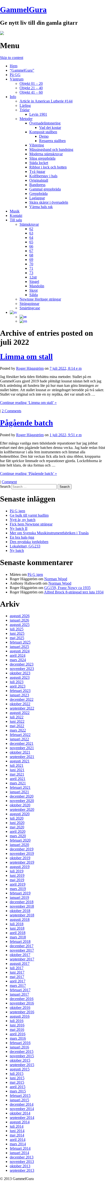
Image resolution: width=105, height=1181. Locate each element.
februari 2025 (20, 642)
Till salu (16, 220)
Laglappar (37, 198)
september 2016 (22, 1012)
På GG (15, 75)
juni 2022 (17, 721)
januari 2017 (19, 994)
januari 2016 (19, 1047)
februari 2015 (20, 1095)
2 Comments (11, 411)
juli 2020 (16, 818)
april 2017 (17, 981)
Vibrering (36, 145)
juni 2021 (17, 770)
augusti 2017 (20, 963)
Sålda (33, 295)
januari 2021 (19, 792)
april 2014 (17, 1139)
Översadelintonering (45, 123)
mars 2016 (18, 1038)
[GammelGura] (2, 34)
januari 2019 (19, 897)
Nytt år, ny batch (22, 520)
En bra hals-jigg (22, 537)
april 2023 (17, 686)
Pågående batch (26, 422)
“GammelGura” (22, 70)
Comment (9, 482)
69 (31, 259)
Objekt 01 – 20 (31, 83)
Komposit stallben (43, 132)
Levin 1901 (38, 114)
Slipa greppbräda (42, 158)
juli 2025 (16, 629)
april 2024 (17, 655)
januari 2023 (19, 695)
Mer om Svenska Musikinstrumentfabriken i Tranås (49, 533)
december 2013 (21, 1157)
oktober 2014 (20, 1113)
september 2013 (22, 1170)
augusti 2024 (20, 651)
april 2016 (17, 1034)
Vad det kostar (50, 127)
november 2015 (22, 1056)
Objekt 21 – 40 (31, 88)
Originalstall (38, 180)
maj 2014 (17, 1135)
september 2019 (22, 862)
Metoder (26, 119)
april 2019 (17, 884)
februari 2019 (20, 893)
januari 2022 (19, 739)
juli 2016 (16, 1021)
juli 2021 (16, 765)
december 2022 (21, 699)
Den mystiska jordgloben (29, 542)
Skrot (33, 290)
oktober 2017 (20, 955)
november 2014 (22, 1109)
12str (33, 277)
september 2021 (22, 757)
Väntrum (16, 79)
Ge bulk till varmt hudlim (29, 515)
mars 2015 (18, 1091)
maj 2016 (17, 1029)
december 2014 (21, 1104)
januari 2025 (19, 647)
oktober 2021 (20, 752)
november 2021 (22, 748)
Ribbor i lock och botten (48, 167)
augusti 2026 (20, 616)
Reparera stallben (52, 141)
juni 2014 (17, 1131)
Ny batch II (18, 528)
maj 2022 (17, 726)
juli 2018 (16, 924)
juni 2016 (17, 1025)
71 (31, 268)
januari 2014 (19, 1153)
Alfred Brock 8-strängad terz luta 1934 (74, 592)
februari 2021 (20, 787)
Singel (34, 281)
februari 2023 (20, 691)
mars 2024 (18, 660)
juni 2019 (17, 875)
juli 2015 (16, 1073)
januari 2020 (19, 845)
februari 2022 (20, 735)
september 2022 (22, 708)
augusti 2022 (20, 713)
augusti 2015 (20, 1069)
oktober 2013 (20, 1166)
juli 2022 (16, 717)
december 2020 (21, 796)
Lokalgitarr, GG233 (25, 546)
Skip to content (11, 58)
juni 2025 (17, 633)
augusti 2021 (20, 761)
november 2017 (22, 950)
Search (5, 486)
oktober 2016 (20, 1007)
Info (13, 97)
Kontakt (16, 215)
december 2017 (21, 946)
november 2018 (22, 906)
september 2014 (22, 1117)
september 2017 (22, 959)
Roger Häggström (30, 368)
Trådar (25, 110)
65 (31, 242)
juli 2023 (16, 682)
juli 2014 (16, 1126)
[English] (23, 321)
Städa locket (38, 163)
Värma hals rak (41, 207)
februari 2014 (20, 1148)
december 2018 (21, 902)
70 (31, 264)
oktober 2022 (20, 704)
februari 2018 (20, 941)
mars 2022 (18, 730)
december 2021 (21, 743)
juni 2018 (17, 928)
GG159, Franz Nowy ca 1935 (67, 588)
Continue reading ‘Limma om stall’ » (28, 403)
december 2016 (21, 999)
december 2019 (21, 849)
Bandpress (37, 185)
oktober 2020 (20, 805)
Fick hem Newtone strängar (31, 524)
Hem (13, 66)
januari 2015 (19, 1100)
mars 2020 (18, 836)
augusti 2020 (20, 814)
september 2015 (22, 1065)
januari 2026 (19, 620)
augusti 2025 (20, 625)
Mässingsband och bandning (51, 149)
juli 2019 (16, 871)
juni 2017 (17, 972)
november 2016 (22, 1003)
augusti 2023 (20, 677)
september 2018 (22, 915)
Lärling (25, 105)
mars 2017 (18, 985)
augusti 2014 (20, 1122)
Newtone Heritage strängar (40, 299)
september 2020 (22, 809)
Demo (44, 136)
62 (31, 229)
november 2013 (22, 1161)
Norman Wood (55, 579)
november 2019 (22, 853)
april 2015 (17, 1087)
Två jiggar (37, 171)
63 (31, 233)
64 (31, 237)
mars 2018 (18, 937)
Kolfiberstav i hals (43, 176)
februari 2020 (20, 840)
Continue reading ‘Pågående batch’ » (28, 473)
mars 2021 (18, 783)
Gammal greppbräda (45, 189)
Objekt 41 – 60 (31, 92)
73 (31, 273)
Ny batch (17, 550)
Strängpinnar (29, 303)
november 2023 (22, 669)
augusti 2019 (20, 867)
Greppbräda (38, 193)
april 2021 (17, 779)
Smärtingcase (30, 308)
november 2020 (22, 801)
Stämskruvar (29, 224)
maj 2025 (17, 638)
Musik (15, 211)
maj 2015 (17, 1082)
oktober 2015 (20, 1060)
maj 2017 (17, 977)
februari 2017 (20, 990)
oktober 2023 (20, 673)
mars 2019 (18, 889)
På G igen (17, 511)
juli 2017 (16, 968)
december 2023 (21, 664)
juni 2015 (17, 1078)
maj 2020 (17, 827)
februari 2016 (20, 1043)
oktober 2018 (20, 911)
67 (31, 251)
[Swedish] (13, 312)
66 (31, 246)
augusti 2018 (20, 919)
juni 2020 (17, 823)
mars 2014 (18, 1144)
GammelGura (23, 9)
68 (31, 255)
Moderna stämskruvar (46, 154)
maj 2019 (17, 880)
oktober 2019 (20, 858)
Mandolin (36, 286)
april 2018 (17, 933)
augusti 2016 (20, 1016)
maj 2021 (17, 774)
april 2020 (17, 831)
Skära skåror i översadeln (48, 202)
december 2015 (21, 1051)
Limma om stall (26, 356)
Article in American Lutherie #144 (46, 101)
